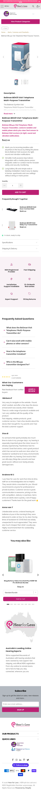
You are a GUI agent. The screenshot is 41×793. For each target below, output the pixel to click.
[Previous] (3, 57)
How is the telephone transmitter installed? (16, 352)
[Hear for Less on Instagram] (16, 760)
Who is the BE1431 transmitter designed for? (18, 363)
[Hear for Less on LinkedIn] (20, 760)
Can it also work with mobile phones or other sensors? (19, 342)
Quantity (5, 181)
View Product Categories (20, 22)
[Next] (37, 57)
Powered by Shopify (23, 788)
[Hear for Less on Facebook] (13, 760)
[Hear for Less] (20, 6)
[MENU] (1, 6)
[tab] (8, 604)
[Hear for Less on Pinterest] (24, 760)
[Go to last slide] (3, 575)
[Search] (33, 6)
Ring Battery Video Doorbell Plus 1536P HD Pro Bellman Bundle (20, 582)
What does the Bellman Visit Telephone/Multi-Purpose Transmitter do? (19, 330)
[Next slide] (38, 575)
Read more (8, 114)
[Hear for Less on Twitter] (28, 760)
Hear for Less (13, 783)
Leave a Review (31, 390)
